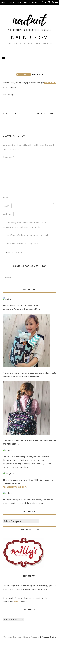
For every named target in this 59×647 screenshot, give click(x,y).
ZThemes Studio (48, 637)
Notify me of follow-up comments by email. (27, 235)
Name (6, 197)
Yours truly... (23, 74)
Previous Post (46, 113)
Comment (8, 157)
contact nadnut (31, 2)
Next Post (10, 113)
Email (6, 206)
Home (4, 2)
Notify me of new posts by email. (22, 243)
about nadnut (15, 2)
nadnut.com (29, 37)
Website (7, 214)
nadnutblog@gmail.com (14, 486)
